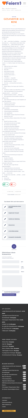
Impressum (4, 400)
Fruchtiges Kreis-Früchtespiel (8, 352)
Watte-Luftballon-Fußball (7, 348)
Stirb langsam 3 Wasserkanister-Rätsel (10, 319)
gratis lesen (18, 194)
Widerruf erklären (9, 411)
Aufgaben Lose (5, 324)
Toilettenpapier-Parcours (7, 350)
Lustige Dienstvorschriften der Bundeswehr (11, 311)
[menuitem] (20, 3)
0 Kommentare (18, 191)
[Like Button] (4, 184)
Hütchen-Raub (5, 342)
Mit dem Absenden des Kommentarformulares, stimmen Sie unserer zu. (12, 292)
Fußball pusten (5, 330)
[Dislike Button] (11, 184)
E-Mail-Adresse (22, 268)
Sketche (14, 16)
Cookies (4, 406)
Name (22, 262)
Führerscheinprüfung (6, 378)
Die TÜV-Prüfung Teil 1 (7, 328)
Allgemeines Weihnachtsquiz (8, 380)
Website (22, 271)
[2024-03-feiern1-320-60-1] (11, 3)
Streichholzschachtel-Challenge (9, 355)
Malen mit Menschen (6, 376)
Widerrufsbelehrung (6, 404)
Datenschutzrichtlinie (15, 292)
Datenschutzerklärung (7, 402)
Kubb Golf (4, 344)
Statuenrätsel (5, 346)
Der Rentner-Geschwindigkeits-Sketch (10, 389)
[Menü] (24, 3)
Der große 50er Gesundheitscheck (9, 326)
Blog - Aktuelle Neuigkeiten (9, 8)
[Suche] (20, 3)
